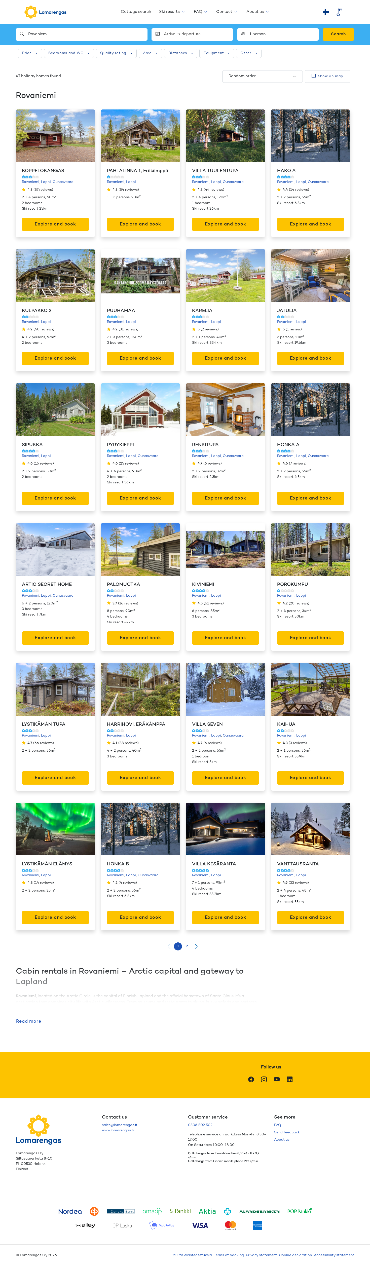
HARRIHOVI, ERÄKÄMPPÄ (136, 724)
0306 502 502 (200, 1125)
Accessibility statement (334, 1255)
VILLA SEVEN (207, 724)
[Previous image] (25, 135)
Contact (224, 12)
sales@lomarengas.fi (119, 1125)
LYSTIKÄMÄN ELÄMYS (47, 864)
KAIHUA (286, 724)
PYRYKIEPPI (120, 445)
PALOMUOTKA (123, 584)
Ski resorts (169, 12)
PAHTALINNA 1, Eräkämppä (137, 171)
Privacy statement (261, 1255)
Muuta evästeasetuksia (192, 1255)
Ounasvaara (63, 182)
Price (27, 53)
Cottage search (136, 12)
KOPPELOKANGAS (43, 171)
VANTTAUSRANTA (298, 864)
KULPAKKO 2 (36, 311)
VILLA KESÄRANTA (214, 864)
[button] (196, 946)
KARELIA (202, 311)
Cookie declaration (295, 1255)
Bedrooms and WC (66, 53)
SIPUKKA (32, 445)
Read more (28, 1021)
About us (255, 12)
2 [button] (187, 946)
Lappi (46, 182)
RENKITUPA (205, 445)
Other (245, 53)
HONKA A (288, 445)
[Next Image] (86, 135)
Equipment (214, 53)
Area (147, 53)
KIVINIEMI (203, 584)
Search (338, 34)
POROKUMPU (292, 584)
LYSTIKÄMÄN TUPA (43, 724)
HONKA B (118, 864)
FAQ (198, 12)
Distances (177, 53)
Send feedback (287, 1132)
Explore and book (55, 224)
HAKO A (286, 171)
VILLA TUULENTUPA (215, 171)
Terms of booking (229, 1255)
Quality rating (113, 53)
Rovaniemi (30, 182)
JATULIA (287, 311)
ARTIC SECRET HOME (47, 584)
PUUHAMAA (121, 311)
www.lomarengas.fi (118, 1130)
